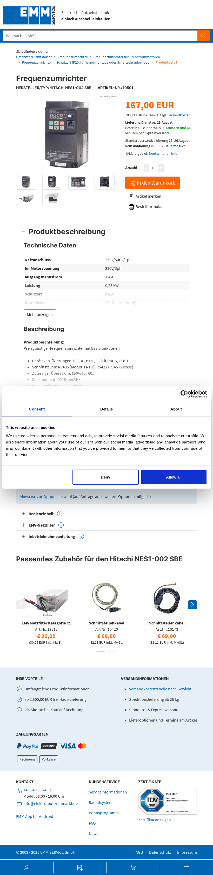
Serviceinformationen (108, 792)
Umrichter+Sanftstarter (34, 57)
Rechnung (27, 759)
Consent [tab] (37, 409)
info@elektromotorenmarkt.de (50, 803)
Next (192, 604)
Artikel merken (148, 196)
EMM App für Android (34, 816)
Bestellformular (149, 206)
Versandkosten (179, 115)
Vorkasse (49, 759)
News (93, 833)
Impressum (187, 852)
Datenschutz (160, 852)
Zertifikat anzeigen (154, 819)
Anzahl (131, 167)
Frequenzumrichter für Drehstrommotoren (127, 57)
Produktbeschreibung (67, 231)
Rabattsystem (100, 802)
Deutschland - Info (163, 153)
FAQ (92, 823)
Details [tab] (106, 409)
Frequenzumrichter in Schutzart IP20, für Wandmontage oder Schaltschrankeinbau (86, 62)
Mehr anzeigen (40, 314)
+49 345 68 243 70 (38, 789)
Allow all (174, 477)
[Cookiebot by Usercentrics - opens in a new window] (184, 394)
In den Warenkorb (156, 182)
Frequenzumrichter (73, 57)
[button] (26, 867)
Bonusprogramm (104, 812)
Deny (105, 477)
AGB (139, 852)
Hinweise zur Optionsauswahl (46, 496)
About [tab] (176, 409)
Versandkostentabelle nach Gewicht (160, 688)
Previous (20, 604)
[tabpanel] (46, 610)
